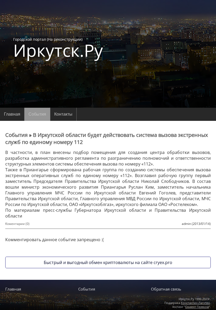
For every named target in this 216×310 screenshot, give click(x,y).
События (37, 114)
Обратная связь (166, 289)
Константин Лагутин (195, 303)
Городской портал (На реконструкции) (58, 48)
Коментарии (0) (17, 223)
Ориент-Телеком (197, 307)
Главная (12, 114)
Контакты (63, 114)
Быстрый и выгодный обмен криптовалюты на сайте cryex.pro (108, 262)
